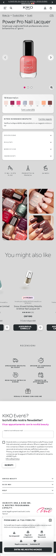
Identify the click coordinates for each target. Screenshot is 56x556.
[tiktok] (37, 525)
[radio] (6, 104)
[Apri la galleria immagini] (51, 87)
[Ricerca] (11, 8)
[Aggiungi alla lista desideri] (7, 327)
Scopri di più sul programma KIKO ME (15, 517)
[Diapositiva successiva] (52, 2)
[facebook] (31, 525)
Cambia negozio (45, 119)
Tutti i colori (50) (28, 110)
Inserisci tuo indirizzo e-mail (13, 430)
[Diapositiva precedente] (3, 2)
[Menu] (5, 8)
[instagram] (24, 525)
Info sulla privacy (13, 459)
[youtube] (43, 525)
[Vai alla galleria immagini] (28, 57)
